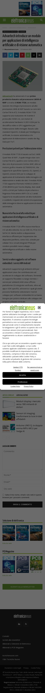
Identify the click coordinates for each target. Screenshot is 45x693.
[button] (39, 307)
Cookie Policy (15, 386)
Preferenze (23, 382)
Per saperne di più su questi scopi (34, 368)
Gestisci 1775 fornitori (18, 368)
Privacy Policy (28, 386)
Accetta (22, 375)
